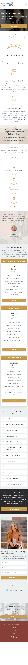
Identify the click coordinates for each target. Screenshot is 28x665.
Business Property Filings (12, 478)
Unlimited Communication (12, 442)
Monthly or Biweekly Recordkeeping (15, 424)
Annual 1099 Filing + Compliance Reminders (14, 448)
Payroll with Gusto (10, 461)
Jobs (14, 633)
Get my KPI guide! (14, 577)
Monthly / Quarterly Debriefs (13, 455)
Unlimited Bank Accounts (12, 436)
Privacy (14, 630)
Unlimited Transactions (11, 430)
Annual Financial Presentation (13, 484)
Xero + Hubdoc (9, 419)
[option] (14, 225)
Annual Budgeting (10, 467)
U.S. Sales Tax (9, 472)
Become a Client (14, 26)
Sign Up (14, 300)
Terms (14, 627)
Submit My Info (14, 617)
